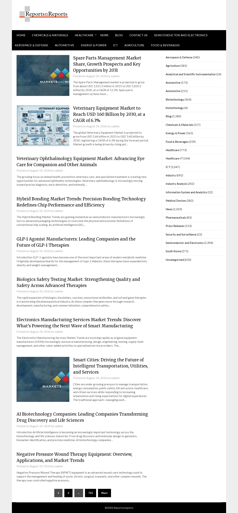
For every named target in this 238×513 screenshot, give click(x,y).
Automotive (64, 45)
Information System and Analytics (186, 192)
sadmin (115, 76)
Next (104, 492)
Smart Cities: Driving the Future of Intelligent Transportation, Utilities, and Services (110, 366)
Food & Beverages (165, 45)
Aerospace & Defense (31, 45)
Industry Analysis (176, 183)
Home (21, 35)
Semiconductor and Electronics (181, 35)
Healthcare (84, 35)
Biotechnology (175, 99)
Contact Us (138, 35)
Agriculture (134, 45)
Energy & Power (94, 45)
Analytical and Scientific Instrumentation (191, 74)
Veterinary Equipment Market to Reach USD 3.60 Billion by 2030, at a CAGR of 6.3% (109, 114)
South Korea (173, 251)
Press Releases (175, 226)
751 (90, 492)
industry (171, 175)
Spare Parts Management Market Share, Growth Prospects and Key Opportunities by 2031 (107, 64)
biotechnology (175, 107)
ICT (115, 45)
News (104, 35)
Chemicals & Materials (50, 35)
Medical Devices (176, 200)
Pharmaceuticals (176, 217)
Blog (119, 35)
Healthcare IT (174, 158)
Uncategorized (175, 259)
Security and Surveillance (181, 234)
